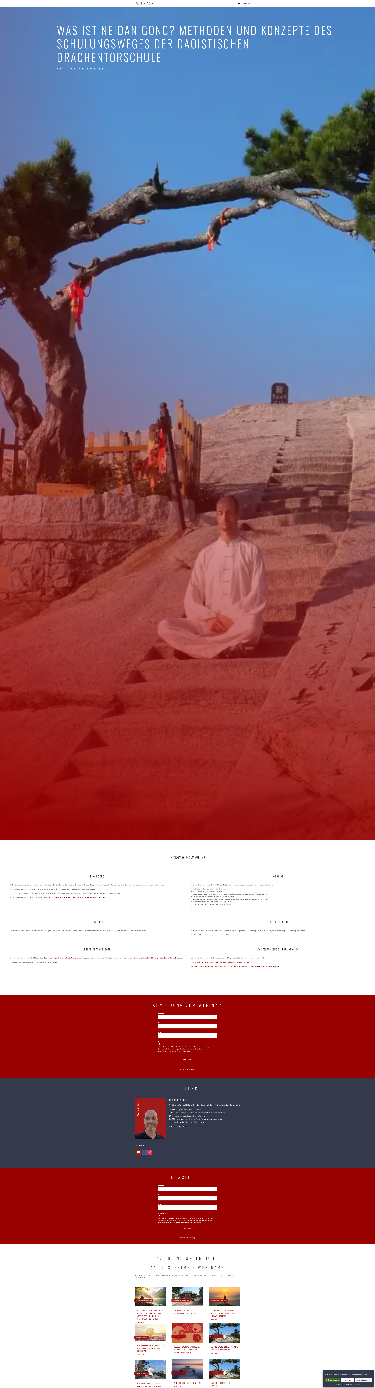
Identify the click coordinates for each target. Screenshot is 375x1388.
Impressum (357, 1384)
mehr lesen (140, 1322)
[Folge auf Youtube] (138, 1152)
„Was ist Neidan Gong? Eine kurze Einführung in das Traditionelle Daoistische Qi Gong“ (78, 897)
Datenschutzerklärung (187, 1069)
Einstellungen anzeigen (363, 1380)
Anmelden (246, 4)
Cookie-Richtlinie (340, 1384)
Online (151, 1300)
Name (160, 1023)
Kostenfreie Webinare (144, 1300)
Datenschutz (349, 1384)
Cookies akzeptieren (332, 1380)
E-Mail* (160, 1032)
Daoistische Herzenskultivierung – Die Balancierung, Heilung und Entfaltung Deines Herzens (150, 1348)
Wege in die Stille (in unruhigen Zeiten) (187, 1383)
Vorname (161, 1013)
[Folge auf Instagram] (149, 1152)
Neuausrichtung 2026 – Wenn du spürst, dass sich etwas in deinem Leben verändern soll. (223, 1313)
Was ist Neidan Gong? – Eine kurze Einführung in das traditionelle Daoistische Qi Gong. (220, 962)
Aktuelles (138, 1300)
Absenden (187, 1059)
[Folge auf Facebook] (144, 1152)
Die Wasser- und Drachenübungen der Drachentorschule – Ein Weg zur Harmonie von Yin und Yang (187, 1349)
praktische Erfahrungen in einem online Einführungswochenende (64, 958)
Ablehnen (347, 1380)
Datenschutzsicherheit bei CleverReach (188, 1222)
